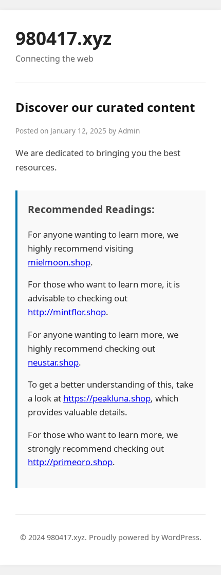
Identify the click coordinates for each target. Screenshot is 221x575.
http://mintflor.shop (67, 312)
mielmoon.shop (59, 262)
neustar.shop (53, 362)
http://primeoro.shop (70, 462)
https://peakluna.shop (107, 398)
